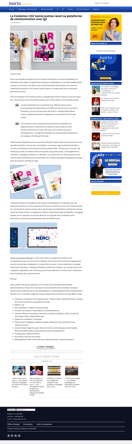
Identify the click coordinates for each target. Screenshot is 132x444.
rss (19, 435)
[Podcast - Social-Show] (106, 165)
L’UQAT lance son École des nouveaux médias (110, 135)
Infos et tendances (44, 424)
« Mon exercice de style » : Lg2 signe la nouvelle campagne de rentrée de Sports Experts (20, 382)
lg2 (51, 361)
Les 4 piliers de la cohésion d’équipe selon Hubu (110, 99)
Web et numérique (47, 9)
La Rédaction (17, 22)
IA (57, 9)
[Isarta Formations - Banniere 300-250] (106, 67)
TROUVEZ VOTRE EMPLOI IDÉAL (105, 51)
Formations (105, 3)
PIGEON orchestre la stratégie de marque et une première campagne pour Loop (54, 382)
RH (63, 9)
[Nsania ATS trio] (106, 27)
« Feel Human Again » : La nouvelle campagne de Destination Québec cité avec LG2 (72, 382)
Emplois (97, 3)
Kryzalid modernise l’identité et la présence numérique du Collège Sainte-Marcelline (110, 145)
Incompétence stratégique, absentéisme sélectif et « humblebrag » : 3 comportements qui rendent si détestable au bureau (106, 91)
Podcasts (96, 9)
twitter (8, 435)
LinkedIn (15, 435)
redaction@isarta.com (19, 419)
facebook (12, 435)
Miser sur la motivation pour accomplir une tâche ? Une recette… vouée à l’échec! (110, 110)
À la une (11, 9)
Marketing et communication (27, 9)
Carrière (70, 9)
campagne (45, 361)
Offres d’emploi (13, 424)
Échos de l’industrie (83, 9)
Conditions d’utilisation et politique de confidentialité (21, 428)
